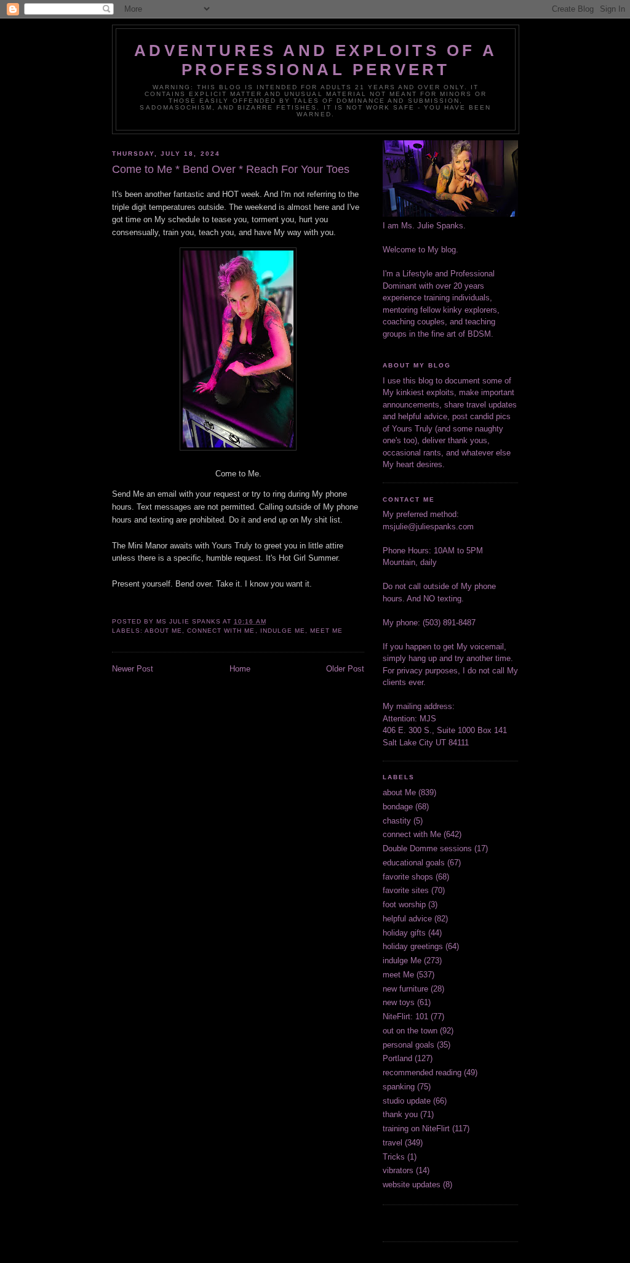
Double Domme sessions (427, 848)
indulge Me (282, 630)
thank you (400, 1114)
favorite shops (408, 876)
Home (239, 668)
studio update (407, 1100)
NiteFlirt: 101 (405, 1016)
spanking (399, 1086)
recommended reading (422, 1072)
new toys (399, 1002)
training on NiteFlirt (416, 1128)
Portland (397, 1058)
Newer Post (132, 668)
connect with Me (221, 630)
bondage (398, 806)
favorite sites (406, 890)
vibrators (398, 1170)
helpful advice (407, 918)
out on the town (410, 1030)
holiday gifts (404, 932)
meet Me (326, 630)
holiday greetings (413, 946)
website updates (412, 1184)
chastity (397, 820)
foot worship (404, 904)
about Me (163, 630)
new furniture (405, 988)
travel (392, 1142)
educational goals (414, 862)
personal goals (408, 1044)
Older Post (345, 668)
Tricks (394, 1156)
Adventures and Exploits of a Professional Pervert (315, 60)
